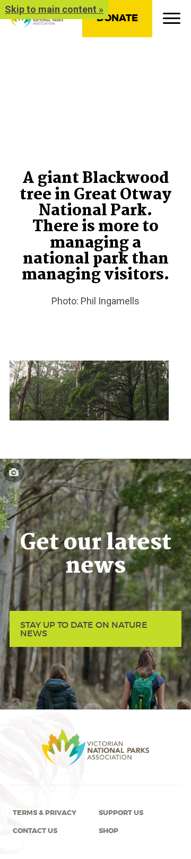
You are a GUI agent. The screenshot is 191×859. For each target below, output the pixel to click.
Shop (108, 831)
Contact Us (35, 831)
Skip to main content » (54, 9)
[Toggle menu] (171, 21)
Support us (121, 813)
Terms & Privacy (44, 813)
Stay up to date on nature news (83, 628)
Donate (117, 18)
